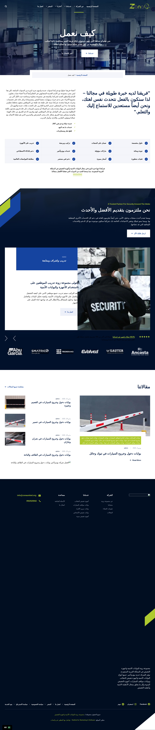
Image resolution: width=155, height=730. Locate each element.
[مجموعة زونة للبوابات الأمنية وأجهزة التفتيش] (139, 6)
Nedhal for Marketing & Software (83, 720)
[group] (140, 351)
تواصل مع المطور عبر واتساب (60, 720)
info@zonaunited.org (26, 495)
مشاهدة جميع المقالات (15, 387)
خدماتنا (90, 53)
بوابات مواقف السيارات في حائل (92, 443)
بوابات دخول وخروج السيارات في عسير (51, 422)
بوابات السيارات (103, 438)
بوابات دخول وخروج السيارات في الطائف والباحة (47, 455)
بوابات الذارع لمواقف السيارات (119, 438)
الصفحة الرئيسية (81, 75)
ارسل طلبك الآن (140, 233)
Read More (136, 460)
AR (5, 727)
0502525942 (77, 174)
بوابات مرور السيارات (91, 440)
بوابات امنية (93, 438)
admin (126, 448)
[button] (14, 339)
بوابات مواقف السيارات (132, 443)
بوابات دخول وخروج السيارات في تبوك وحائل (115, 453)
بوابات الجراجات (135, 438)
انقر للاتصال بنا (67, 53)
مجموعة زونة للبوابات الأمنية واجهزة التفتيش (69, 714)
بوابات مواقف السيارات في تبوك (114, 443)
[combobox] (7, 727)
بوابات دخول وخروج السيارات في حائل (111, 440)
